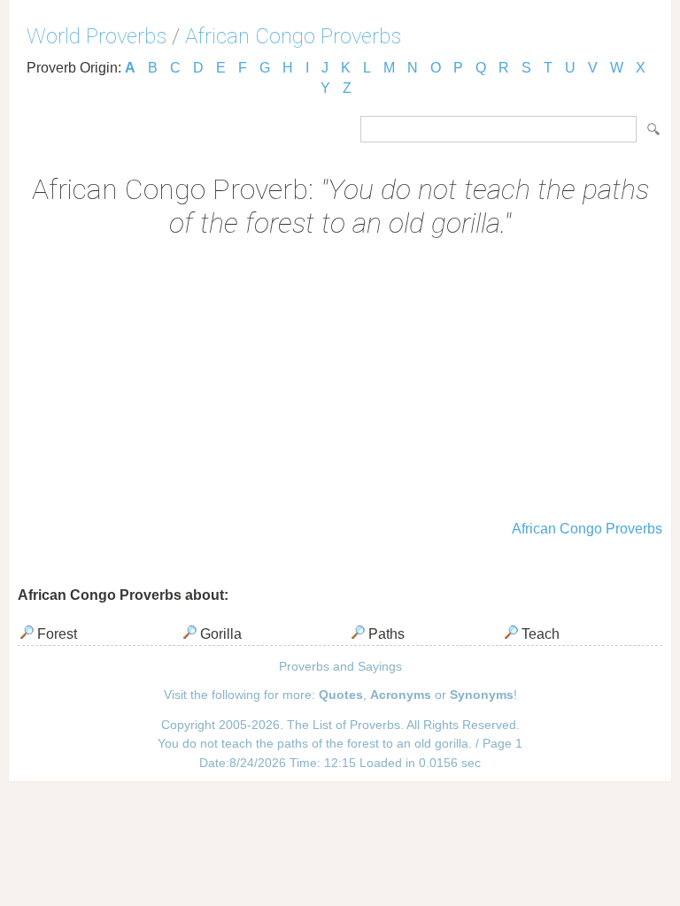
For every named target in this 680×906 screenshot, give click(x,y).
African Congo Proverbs (293, 36)
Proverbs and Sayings (340, 666)
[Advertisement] (340, 381)
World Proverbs (96, 36)
